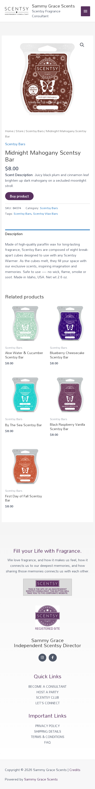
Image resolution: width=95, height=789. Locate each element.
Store (19, 131)
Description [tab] (14, 233)
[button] (82, 45)
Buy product (19, 196)
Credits (74, 769)
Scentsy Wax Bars (45, 213)
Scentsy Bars (35, 131)
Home (9, 131)
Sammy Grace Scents (53, 5)
